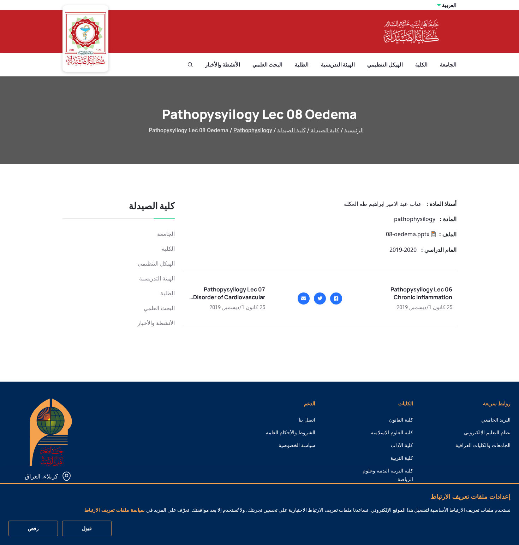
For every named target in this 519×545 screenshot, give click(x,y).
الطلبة (302, 64)
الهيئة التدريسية (338, 64)
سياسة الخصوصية (297, 445)
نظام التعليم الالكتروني (487, 432)
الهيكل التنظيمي (385, 64)
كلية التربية (401, 458)
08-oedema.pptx (407, 234)
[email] (304, 298)
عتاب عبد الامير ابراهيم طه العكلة (383, 204)
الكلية (421, 64)
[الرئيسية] (51, 432)
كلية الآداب (402, 445)
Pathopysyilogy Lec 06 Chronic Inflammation (421, 293)
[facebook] (336, 298)
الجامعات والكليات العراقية (483, 445)
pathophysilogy (414, 219)
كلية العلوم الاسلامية (392, 432)
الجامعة (448, 64)
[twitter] (320, 298)
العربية (449, 5)
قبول (87, 529)
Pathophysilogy (252, 130)
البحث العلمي (267, 64)
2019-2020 (403, 250)
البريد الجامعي (496, 420)
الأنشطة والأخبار (222, 64)
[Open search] (190, 64)
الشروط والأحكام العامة (290, 432)
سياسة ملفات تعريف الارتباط (114, 510)
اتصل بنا (307, 420)
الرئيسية (354, 130)
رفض (33, 529)
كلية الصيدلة (325, 130)
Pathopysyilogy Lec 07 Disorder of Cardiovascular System (229, 297)
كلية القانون (401, 420)
